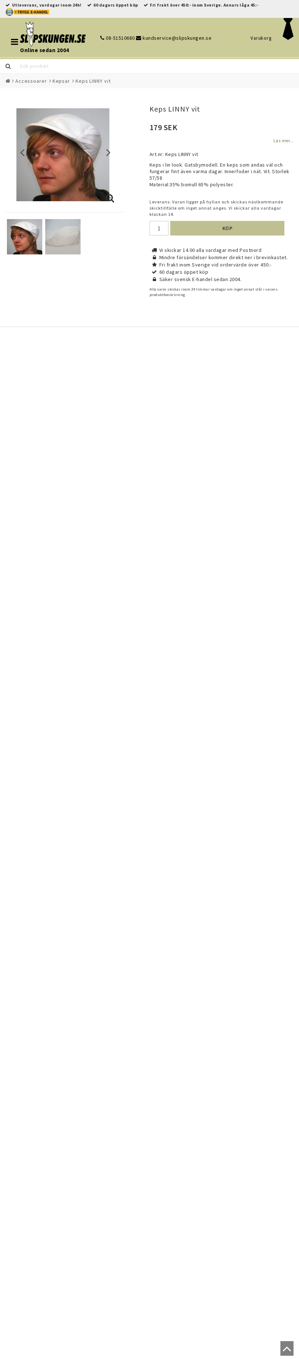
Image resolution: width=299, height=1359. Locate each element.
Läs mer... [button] (283, 140)
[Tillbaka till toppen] (285, 1351)
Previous (22, 151)
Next (108, 151)
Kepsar (61, 81)
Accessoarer (31, 81)
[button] (110, 199)
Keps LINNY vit (93, 81)
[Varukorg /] (288, 38)
